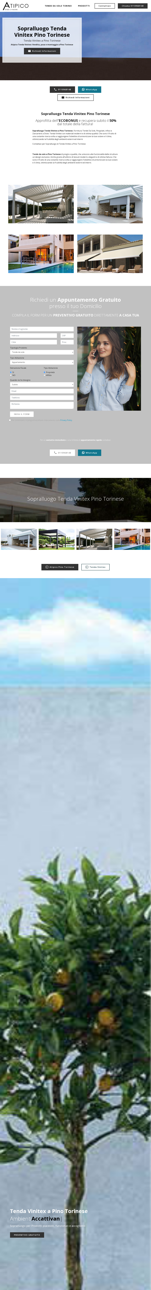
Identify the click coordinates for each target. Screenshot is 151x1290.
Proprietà (50, 372)
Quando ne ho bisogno (20, 380)
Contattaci (105, 6)
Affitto (49, 375)
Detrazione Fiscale (18, 368)
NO (13, 375)
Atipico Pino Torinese (62, 567)
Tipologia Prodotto (18, 347)
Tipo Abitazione (17, 358)
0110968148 (64, 89)
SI (13, 372)
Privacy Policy (66, 420)
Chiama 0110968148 (133, 6)
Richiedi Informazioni (44, 51)
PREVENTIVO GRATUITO (27, 1235)
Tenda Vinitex (98, 567)
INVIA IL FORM (22, 414)
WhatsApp (91, 89)
